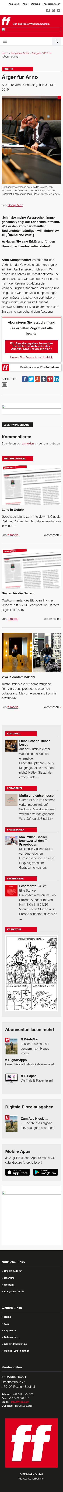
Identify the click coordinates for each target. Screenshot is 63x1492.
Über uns (9, 1278)
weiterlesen (52, 535)
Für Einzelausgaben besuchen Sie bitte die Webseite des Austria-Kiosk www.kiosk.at (31, 346)
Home (5, 53)
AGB (6, 1324)
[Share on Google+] (37, 379)
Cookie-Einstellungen (16, 1351)
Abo (25, 4)
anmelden (28, 444)
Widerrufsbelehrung (15, 1344)
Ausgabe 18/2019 (41, 53)
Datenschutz (11, 1337)
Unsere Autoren (13, 1271)
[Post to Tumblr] (44, 379)
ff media (13, 535)
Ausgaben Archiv (52, 4)
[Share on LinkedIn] (56, 379)
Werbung (35, 4)
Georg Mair (15, 205)
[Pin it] (50, 379)
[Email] (4, 384)
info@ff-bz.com (20, 1402)
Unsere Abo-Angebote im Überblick (31, 358)
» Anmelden (51, 367)
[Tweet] (31, 379)
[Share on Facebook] (25, 379)
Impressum (10, 1331)
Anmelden (14, 4)
